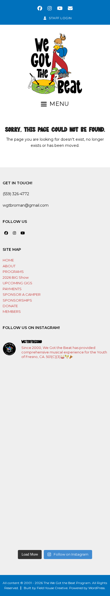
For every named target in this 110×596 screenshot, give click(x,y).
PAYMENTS (12, 289)
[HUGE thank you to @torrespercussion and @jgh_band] (55, 455)
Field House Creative (52, 588)
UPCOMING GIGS (17, 283)
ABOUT (9, 266)
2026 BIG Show (16, 277)
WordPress (96, 588)
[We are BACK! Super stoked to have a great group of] (55, 394)
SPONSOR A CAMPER (22, 294)
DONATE (10, 306)
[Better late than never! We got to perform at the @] (55, 516)
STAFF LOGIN (60, 18)
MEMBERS (12, 311)
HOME (8, 260)
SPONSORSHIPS (17, 300)
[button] (55, 104)
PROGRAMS (13, 271)
